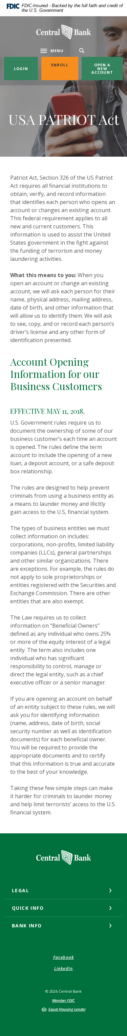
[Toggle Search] (82, 50)
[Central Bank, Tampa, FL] (63, 32)
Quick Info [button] (28, 908)
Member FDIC (63, 1000)
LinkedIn (63, 968)
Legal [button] (20, 890)
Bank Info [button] (27, 925)
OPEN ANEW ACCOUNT (102, 68)
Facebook (63, 957)
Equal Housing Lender (67, 1009)
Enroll (64, 64)
